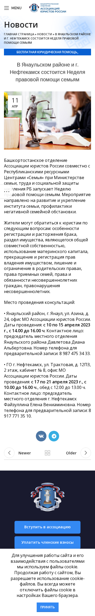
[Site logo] (47, 7)
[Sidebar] (6, 191)
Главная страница (19, 34)
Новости (44, 34)
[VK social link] (41, 436)
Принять (47, 607)
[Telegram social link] (54, 436)
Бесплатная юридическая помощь (47, 52)
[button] (47, 527)
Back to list (47, 452)
